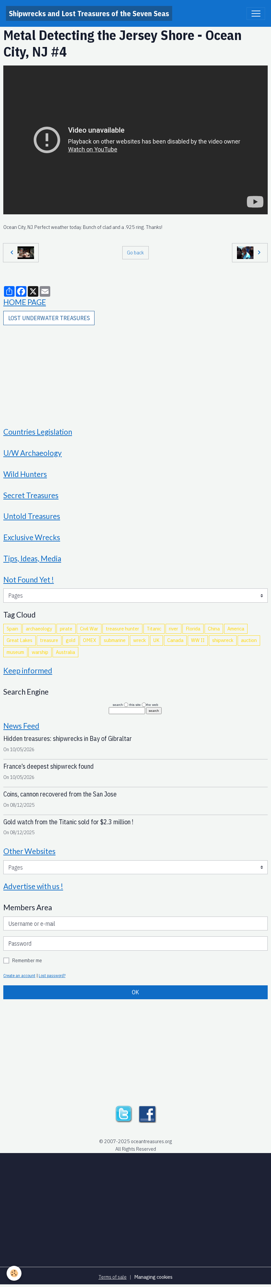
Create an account (19, 975)
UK (156, 640)
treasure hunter (122, 628)
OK (135, 992)
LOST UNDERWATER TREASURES (49, 318)
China (214, 628)
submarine (115, 640)
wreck (139, 640)
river (173, 628)
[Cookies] (14, 1273)
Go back (135, 252)
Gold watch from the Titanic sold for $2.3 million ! (68, 822)
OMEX (89, 640)
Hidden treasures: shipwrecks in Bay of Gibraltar (67, 738)
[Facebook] (147, 1113)
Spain (12, 628)
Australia (65, 652)
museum (15, 652)
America (235, 628)
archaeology (39, 628)
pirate (66, 628)
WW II (198, 640)
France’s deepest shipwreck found (48, 766)
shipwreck (222, 640)
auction (249, 640)
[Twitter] (124, 1113)
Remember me (27, 960)
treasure (49, 640)
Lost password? (52, 975)
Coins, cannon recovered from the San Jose (60, 794)
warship (40, 652)
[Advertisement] (135, 371)
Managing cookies (153, 1276)
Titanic (154, 628)
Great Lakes (19, 640)
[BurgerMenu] (256, 13)
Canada (175, 640)
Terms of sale (112, 1276)
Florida (193, 628)
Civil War (89, 628)
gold (70, 640)
